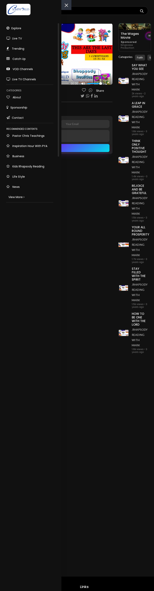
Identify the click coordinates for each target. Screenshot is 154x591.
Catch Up (19, 59)
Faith (140, 57)
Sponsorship (18, 108)
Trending (17, 49)
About (16, 97)
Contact (18, 118)
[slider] (94, 84)
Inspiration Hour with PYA (29, 146)
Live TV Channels (24, 79)
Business (18, 156)
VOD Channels (22, 69)
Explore (16, 28)
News (16, 187)
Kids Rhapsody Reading (28, 166)
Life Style (18, 177)
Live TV (17, 38)
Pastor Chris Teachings (28, 136)
